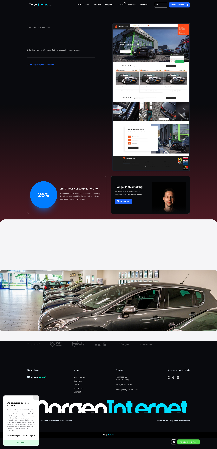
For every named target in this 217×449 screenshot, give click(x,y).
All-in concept (83, 5)
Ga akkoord (21, 443)
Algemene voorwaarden (180, 421)
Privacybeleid (162, 421)
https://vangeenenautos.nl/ (42, 65)
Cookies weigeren (29, 436)
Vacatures (132, 5)
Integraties (109, 5)
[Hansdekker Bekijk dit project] (108, 300)
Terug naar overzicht (40, 27)
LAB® (121, 5)
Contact (143, 5)
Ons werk (97, 5)
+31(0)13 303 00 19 (124, 385)
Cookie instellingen (13, 436)
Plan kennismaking (179, 5)
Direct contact (123, 201)
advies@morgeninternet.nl (127, 390)
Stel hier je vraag (190, 442)
